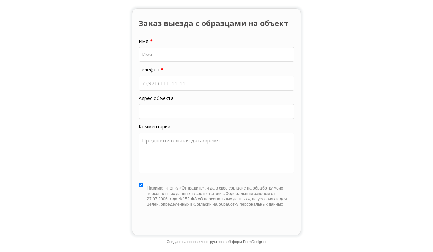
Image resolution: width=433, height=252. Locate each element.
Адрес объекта (156, 98)
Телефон (151, 70)
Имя (146, 41)
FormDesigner (255, 242)
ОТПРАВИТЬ (217, 224)
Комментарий (154, 127)
